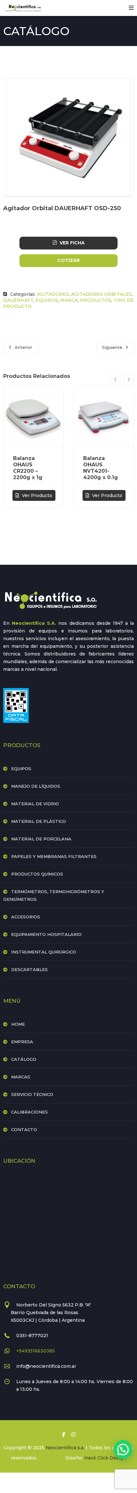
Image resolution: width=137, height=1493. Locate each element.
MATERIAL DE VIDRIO (35, 803)
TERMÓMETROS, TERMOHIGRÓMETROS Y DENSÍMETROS (53, 895)
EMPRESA (22, 1041)
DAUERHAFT (18, 300)
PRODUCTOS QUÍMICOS (37, 874)
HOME (18, 1024)
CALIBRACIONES (29, 1111)
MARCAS (20, 1076)
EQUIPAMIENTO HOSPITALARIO (46, 934)
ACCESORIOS (25, 916)
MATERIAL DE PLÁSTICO (38, 821)
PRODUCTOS (95, 300)
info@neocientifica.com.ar (46, 1366)
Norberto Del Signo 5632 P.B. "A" (53, 1305)
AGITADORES (53, 294)
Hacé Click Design (105, 1458)
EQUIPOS (47, 300)
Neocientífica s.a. (65, 1448)
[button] (123, 1449)
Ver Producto (36, 495)
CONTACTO (24, 1129)
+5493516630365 (35, 1351)
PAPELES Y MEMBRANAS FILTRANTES (54, 856)
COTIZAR (68, 260)
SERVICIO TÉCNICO (32, 1094)
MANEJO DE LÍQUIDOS (35, 786)
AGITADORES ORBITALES (101, 294)
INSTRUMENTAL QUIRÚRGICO (43, 951)
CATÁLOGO (23, 1059)
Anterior (23, 347)
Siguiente (112, 347)
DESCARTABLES (29, 969)
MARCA (69, 300)
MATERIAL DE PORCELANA (41, 838)
